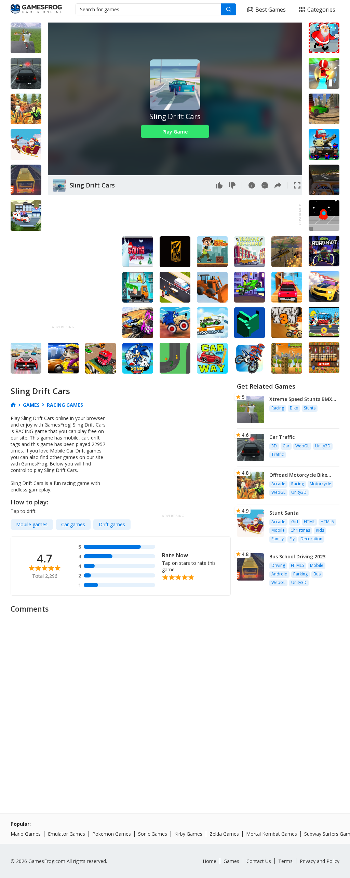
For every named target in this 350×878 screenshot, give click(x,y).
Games (231, 861)
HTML (309, 522)
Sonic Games (152, 834)
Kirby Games (188, 834)
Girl (294, 522)
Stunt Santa (284, 513)
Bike (294, 408)
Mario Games (26, 834)
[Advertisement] (172, 215)
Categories (321, 9)
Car (286, 446)
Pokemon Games (111, 834)
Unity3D (323, 446)
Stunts (309, 408)
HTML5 (327, 522)
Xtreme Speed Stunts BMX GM (300, 399)
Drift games (112, 524)
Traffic (277, 454)
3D (274, 446)
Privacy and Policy (319, 861)
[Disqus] (175, 702)
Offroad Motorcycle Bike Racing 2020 (298, 475)
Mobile (278, 530)
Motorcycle (320, 484)
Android (279, 574)
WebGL (302, 446)
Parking (300, 574)
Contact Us (258, 861)
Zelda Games (224, 834)
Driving (278, 565)
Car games (73, 524)
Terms (285, 861)
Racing (277, 408)
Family (277, 539)
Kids (320, 530)
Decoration (311, 539)
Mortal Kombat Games (271, 834)
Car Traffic (282, 437)
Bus (317, 574)
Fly (292, 539)
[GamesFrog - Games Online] (36, 9)
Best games (270, 9)
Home (209, 861)
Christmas (300, 530)
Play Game (175, 131)
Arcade (278, 484)
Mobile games (32, 524)
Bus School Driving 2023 (297, 556)
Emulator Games (66, 834)
